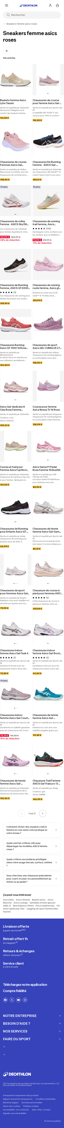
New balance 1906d (23, 905)
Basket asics (39, 899)
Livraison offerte (16, 928)
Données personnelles (31, 1103)
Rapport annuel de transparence (18, 1099)
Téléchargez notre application (25, 985)
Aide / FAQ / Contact (41, 1110)
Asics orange (21, 902)
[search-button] (9, 15)
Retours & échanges (18, 952)
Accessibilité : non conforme (16, 1110)
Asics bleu (8, 899)
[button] (15, 214)
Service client (13, 964)
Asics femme (23, 899)
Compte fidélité (14, 991)
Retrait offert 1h (15, 940)
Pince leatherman (45, 905)
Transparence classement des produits (21, 1095)
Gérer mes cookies (11, 1106)
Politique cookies (31, 1106)
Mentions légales (10, 1103)
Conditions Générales (46, 1099)
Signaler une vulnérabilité (14, 1113)
